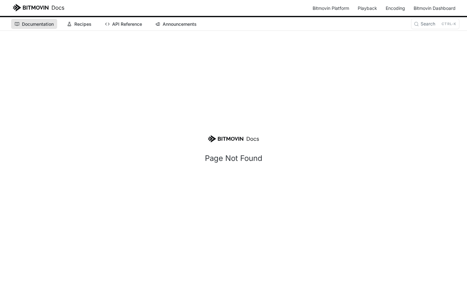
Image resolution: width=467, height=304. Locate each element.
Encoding (395, 8)
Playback (367, 8)
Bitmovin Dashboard (435, 8)
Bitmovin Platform (331, 8)
